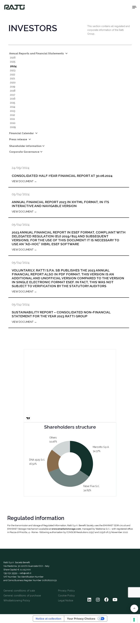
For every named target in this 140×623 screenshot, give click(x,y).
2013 (12, 111)
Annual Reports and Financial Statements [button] (37, 53)
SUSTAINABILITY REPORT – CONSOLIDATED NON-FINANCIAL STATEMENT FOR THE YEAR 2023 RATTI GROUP (61, 314)
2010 (12, 123)
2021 (12, 78)
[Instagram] (98, 599)
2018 (12, 90)
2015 (12, 102)
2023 (12, 70)
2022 (12, 74)
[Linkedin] (89, 599)
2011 (12, 119)
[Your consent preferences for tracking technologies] (134, 620)
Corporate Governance (24, 151)
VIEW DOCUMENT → (24, 181)
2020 (13, 82)
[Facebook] (106, 599)
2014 (12, 106)
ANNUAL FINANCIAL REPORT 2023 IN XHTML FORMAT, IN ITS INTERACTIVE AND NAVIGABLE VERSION (60, 204)
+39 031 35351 (10, 573)
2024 (13, 66)
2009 (13, 127)
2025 (12, 61)
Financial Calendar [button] (21, 133)
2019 (12, 86)
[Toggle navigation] (114, 7)
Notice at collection (48, 618)
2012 (12, 115)
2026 (13, 57)
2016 (12, 98)
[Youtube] (115, 599)
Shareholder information (25, 146)
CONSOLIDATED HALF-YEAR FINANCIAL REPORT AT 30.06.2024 (62, 176)
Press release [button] (18, 139)
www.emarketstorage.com (66, 529)
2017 (12, 94)
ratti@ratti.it (25, 573)
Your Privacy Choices (81, 618)
